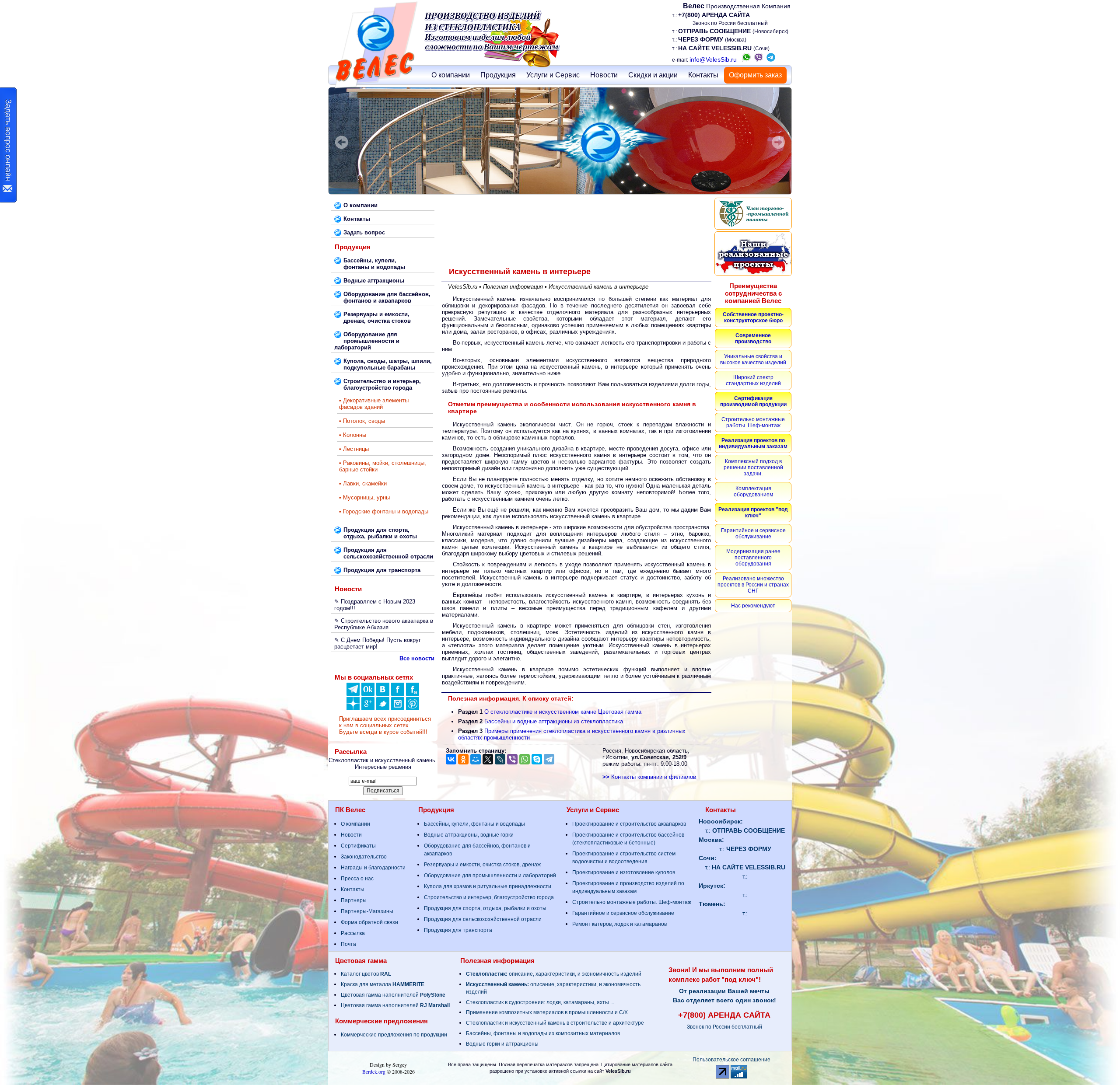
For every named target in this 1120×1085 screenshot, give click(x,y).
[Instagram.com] (397, 708)
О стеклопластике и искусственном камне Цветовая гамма (562, 711)
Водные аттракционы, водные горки (469, 835)
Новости (604, 75)
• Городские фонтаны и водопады (383, 511)
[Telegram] (549, 759)
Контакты (703, 75)
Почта (348, 944)
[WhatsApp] (524, 759)
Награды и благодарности (373, 868)
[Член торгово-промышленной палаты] (753, 214)
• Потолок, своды (362, 421)
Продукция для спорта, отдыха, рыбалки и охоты (485, 908)
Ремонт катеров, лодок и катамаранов (619, 924)
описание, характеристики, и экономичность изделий (553, 974)
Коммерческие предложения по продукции (394, 1035)
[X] (488, 759)
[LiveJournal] (500, 759)
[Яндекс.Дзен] (353, 694)
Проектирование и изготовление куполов (623, 872)
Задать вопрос (364, 232)
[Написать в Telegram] (770, 59)
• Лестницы (354, 449)
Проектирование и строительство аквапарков (629, 824)
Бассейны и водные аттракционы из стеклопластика (553, 721)
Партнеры (354, 900)
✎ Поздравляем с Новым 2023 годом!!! (374, 604)
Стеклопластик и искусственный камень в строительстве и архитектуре (555, 1023)
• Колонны (352, 435)
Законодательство (364, 857)
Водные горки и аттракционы (502, 1044)
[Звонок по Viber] (758, 59)
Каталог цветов (366, 974)
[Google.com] (367, 708)
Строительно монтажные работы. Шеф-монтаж (631, 902)
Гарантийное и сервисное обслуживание (623, 913)
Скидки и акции (653, 75)
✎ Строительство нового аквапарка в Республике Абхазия (383, 624)
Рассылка (353, 933)
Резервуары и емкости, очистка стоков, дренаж (482, 865)
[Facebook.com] (397, 694)
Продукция (498, 75)
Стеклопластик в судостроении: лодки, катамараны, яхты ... (540, 1002)
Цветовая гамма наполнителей (393, 995)
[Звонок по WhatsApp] (746, 59)
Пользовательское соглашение (731, 1060)
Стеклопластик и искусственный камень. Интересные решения (383, 763)
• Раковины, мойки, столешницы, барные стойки (382, 466)
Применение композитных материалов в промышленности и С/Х (547, 1012)
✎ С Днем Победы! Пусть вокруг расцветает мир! (377, 643)
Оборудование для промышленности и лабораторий (490, 875)
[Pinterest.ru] (412, 708)
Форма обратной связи (369, 922)
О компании (450, 75)
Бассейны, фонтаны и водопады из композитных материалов (543, 1033)
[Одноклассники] (367, 694)
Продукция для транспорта (458, 930)
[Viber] (512, 759)
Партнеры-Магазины (367, 911)
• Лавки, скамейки (363, 483)
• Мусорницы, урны (364, 497)
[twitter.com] (382, 708)
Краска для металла (382, 984)
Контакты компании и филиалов (649, 777)
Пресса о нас (357, 879)
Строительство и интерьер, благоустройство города (489, 897)
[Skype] (537, 759)
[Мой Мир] (475, 759)
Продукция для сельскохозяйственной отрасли (483, 919)
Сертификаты (358, 846)
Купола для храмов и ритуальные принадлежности (487, 886)
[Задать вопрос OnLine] (8, 144)
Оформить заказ (755, 75)
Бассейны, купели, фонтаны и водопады (474, 824)
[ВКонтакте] (382, 694)
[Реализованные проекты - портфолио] (753, 253)
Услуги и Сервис (553, 75)
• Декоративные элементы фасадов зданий (374, 403)
